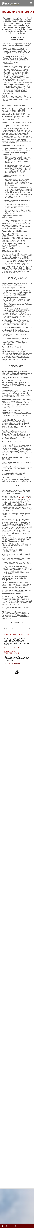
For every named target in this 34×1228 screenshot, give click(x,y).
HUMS (29, 1226)
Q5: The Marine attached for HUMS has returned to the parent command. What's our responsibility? (16, 592)
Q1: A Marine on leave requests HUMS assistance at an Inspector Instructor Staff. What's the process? (16, 492)
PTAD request (24, 498)
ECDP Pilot (11, 1226)
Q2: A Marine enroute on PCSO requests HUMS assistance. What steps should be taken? (17, 515)
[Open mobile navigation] (31, 3)
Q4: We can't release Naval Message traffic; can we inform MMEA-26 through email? (15, 578)
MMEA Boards (20, 1226)
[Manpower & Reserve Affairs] (10, 3)
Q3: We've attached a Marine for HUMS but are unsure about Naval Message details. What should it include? (16, 539)
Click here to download (12, 663)
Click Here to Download (13, 648)
